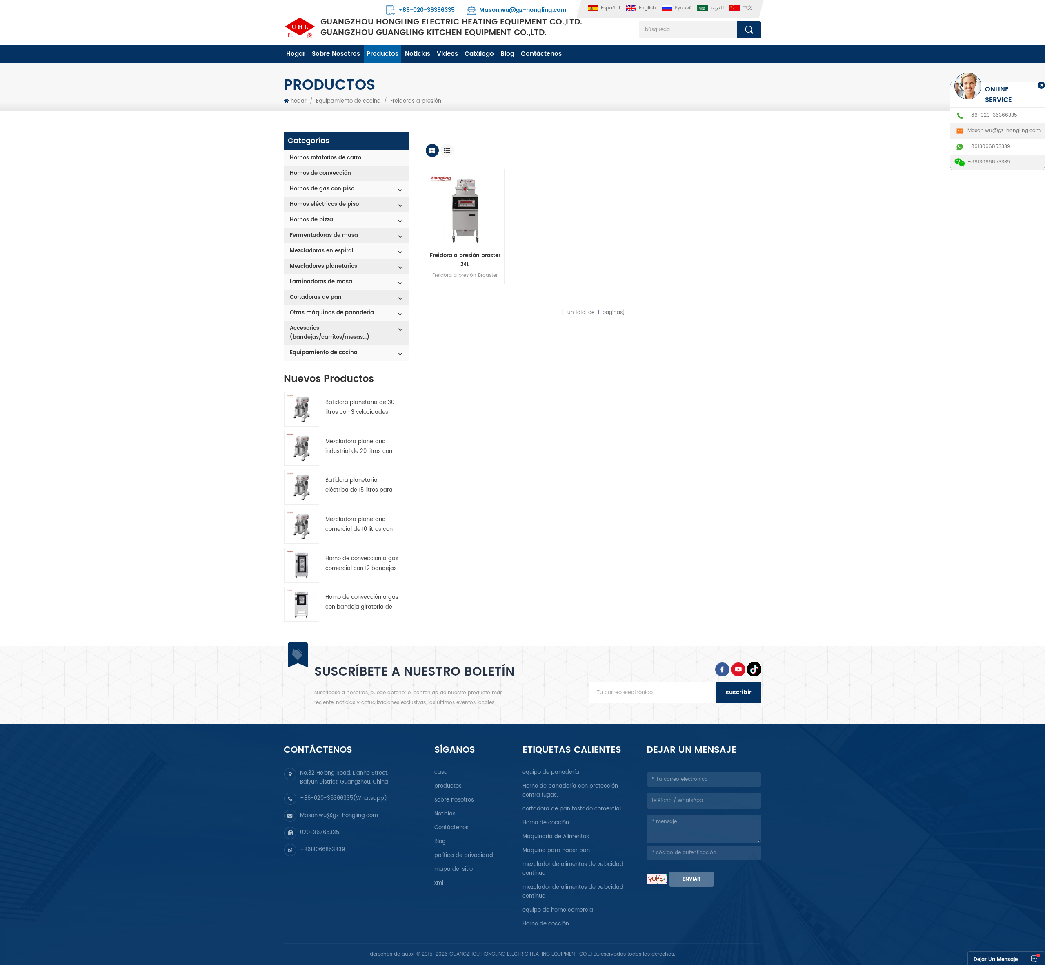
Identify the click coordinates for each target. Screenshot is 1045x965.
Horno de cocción (545, 823)
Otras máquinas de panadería (332, 313)
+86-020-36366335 (426, 10)
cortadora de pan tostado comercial (571, 809)
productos (382, 54)
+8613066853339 (322, 850)
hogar (295, 54)
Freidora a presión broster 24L (465, 260)
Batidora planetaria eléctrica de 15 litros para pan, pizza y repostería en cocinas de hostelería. (359, 485)
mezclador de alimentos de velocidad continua (572, 869)
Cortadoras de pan (316, 297)
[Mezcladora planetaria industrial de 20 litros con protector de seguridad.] (301, 448)
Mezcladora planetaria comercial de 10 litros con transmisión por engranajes (362, 524)
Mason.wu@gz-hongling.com (523, 10)
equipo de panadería (550, 772)
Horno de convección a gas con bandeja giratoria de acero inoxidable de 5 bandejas (361, 602)
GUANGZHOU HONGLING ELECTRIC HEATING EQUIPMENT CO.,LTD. (451, 27)
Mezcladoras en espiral (322, 251)
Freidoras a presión (415, 101)
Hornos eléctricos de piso (324, 204)
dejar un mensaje (996, 959)
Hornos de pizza (311, 220)
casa (441, 772)
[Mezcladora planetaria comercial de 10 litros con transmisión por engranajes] (301, 526)
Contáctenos (541, 54)
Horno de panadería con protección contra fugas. (570, 790)
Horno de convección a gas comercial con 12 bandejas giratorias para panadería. (361, 564)
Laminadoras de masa (321, 282)
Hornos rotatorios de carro (325, 158)
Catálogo (479, 54)
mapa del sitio (453, 869)
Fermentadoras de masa (324, 235)
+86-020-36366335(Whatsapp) (343, 798)
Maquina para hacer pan (556, 850)
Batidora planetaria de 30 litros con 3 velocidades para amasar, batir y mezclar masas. (359, 407)
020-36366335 (319, 832)
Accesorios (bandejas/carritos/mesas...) (329, 333)
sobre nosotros (336, 54)
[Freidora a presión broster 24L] (465, 208)
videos (447, 54)
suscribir (739, 692)
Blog (507, 54)
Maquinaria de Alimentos (555, 837)
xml (438, 883)
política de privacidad (463, 855)
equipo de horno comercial (558, 910)
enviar (691, 879)
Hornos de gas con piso (322, 189)
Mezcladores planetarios (323, 266)
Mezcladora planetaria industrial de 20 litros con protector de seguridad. (358, 447)
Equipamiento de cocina (348, 101)
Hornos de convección (320, 173)
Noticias (417, 54)
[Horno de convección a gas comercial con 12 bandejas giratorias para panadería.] (301, 565)
